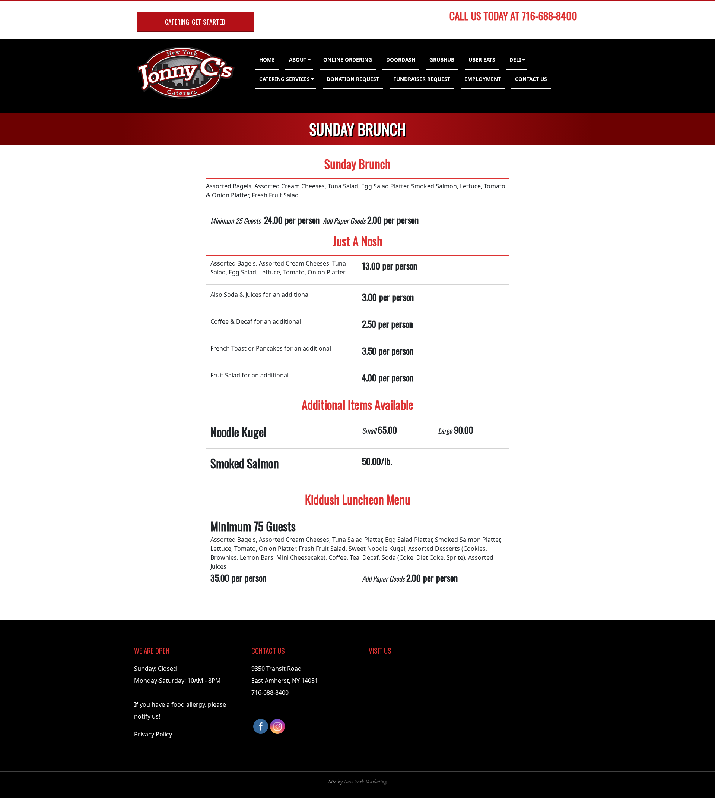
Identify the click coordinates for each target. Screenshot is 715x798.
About (297, 59)
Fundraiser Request (421, 78)
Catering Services (284, 78)
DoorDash (400, 59)
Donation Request (353, 78)
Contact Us (531, 78)
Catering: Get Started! (196, 21)
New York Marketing (365, 781)
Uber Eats (481, 59)
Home (267, 59)
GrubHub (441, 59)
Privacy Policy (153, 734)
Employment (482, 78)
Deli (515, 59)
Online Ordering (347, 59)
